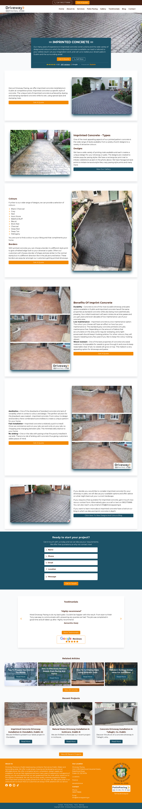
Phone (51, 556)
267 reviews (65, 64)
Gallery (103, 9)
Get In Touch (71, 584)
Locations (75, 777)
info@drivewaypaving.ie (111, 505)
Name (50, 550)
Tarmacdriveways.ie (121, 794)
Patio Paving (92, 9)
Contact (131, 9)
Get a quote (82, 3)
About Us (71, 9)
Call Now (79, 59)
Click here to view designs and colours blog (103, 515)
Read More (20, 677)
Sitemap (81, 805)
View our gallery (103, 169)
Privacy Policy (68, 805)
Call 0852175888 (63, 3)
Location (52, 569)
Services (81, 9)
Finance (75, 780)
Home (61, 9)
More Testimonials (71, 633)
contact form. (85, 502)
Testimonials (114, 9)
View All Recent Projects (71, 754)
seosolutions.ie (77, 783)
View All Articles (71, 690)
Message (52, 577)
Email (50, 563)
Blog (124, 9)
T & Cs (76, 805)
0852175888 (76, 792)
